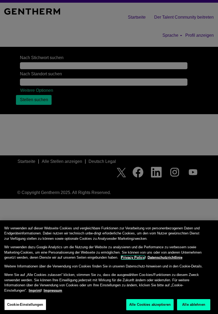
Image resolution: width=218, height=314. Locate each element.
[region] (109, 267)
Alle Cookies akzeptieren (150, 305)
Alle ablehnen (193, 305)
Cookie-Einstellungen (25, 305)
